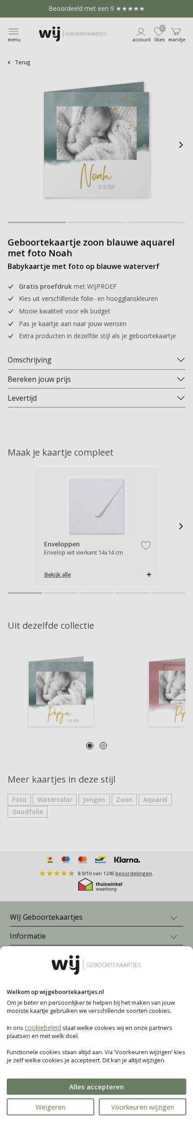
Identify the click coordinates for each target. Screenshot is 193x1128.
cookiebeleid (43, 1027)
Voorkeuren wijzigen (142, 1106)
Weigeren (50, 1106)
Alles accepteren (96, 1086)
